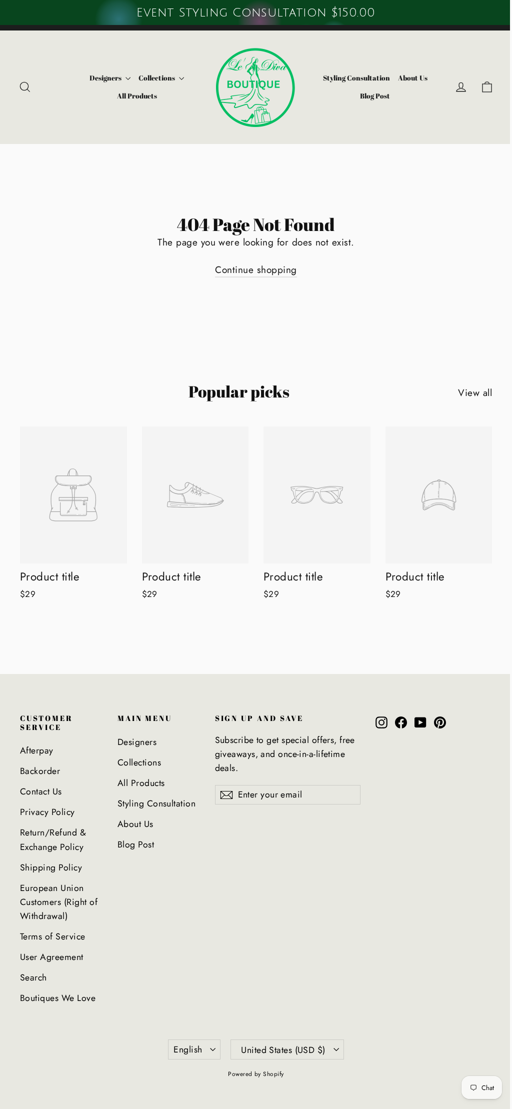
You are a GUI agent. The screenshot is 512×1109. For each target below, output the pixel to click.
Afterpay (37, 750)
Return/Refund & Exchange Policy (53, 839)
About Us (413, 77)
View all (475, 393)
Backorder (40, 771)
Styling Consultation (356, 77)
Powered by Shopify (256, 1074)
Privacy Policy (47, 812)
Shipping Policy (51, 867)
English (188, 1049)
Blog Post (375, 95)
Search (33, 977)
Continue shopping (255, 269)
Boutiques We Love (58, 998)
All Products (137, 95)
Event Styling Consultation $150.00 (255, 12)
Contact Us (41, 791)
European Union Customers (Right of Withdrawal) (59, 902)
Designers (106, 77)
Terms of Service (53, 936)
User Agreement (52, 957)
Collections (157, 77)
